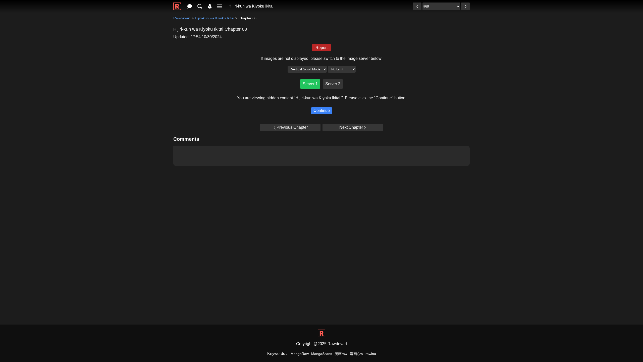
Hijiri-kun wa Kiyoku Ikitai (251, 6)
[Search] (199, 6)
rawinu (370, 354)
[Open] (220, 6)
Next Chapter (351, 127)
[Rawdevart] (177, 4)
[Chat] (189, 6)
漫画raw (341, 354)
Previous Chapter (292, 127)
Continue (321, 110)
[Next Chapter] (465, 6)
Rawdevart (181, 18)
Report (321, 48)
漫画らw (356, 354)
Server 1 (310, 84)
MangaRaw (300, 354)
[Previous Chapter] (417, 6)
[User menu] (209, 6)
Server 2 (332, 84)
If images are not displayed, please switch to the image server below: (322, 58)
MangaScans (321, 354)
